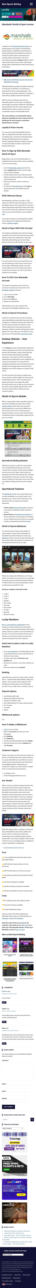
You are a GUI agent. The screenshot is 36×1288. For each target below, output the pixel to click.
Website (4, 1098)
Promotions (18, 1281)
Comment (5, 1060)
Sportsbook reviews (7, 1275)
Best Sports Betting (11, 4)
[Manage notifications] (3, 1284)
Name (4, 1084)
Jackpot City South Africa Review (14, 1233)
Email (4, 1091)
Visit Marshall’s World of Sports (14, 847)
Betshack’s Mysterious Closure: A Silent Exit (17, 1231)
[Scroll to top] (33, 1285)
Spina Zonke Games (7, 1284)
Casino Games (26, 1275)
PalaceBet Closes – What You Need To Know (17, 1235)
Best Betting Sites (6, 1278)
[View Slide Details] (18, 14)
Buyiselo (4, 991)
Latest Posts (17, 1275)
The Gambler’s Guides (7, 1281)
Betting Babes (16, 1278)
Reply (4, 1002)
